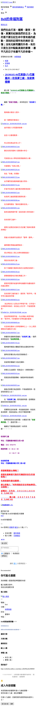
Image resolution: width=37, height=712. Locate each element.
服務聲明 (22, 677)
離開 (11, 704)
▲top (3, 539)
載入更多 (4, 543)
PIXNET (9, 674)
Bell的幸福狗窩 (12, 19)
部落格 (7, 63)
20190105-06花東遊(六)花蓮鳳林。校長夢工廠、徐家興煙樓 (19, 78)
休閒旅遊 (17, 57)
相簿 (6, 61)
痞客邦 (11, 527)
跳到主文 (4, 25)
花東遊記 (17, 536)
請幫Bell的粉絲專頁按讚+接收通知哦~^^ (11, 629)
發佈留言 (4, 556)
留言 (16, 527)
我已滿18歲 (5, 704)
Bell (2, 516)
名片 (6, 66)
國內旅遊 (17, 533)
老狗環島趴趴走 (5, 626)
